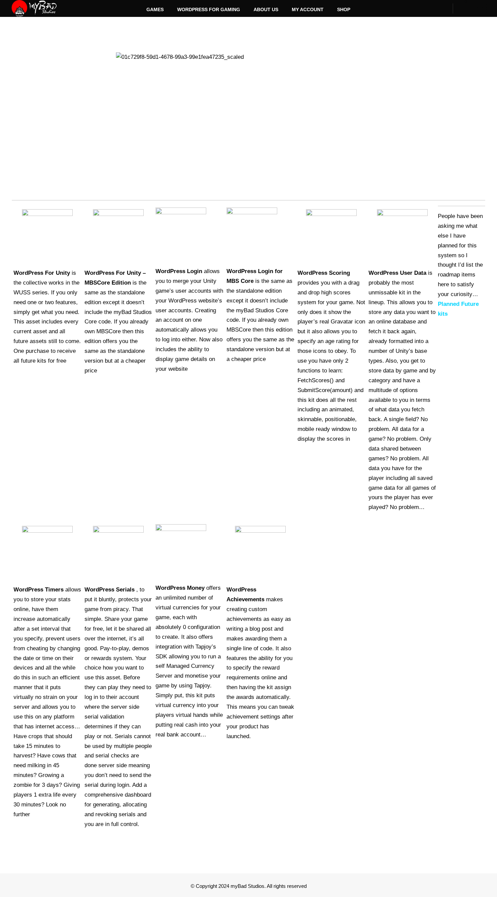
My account (308, 9)
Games (155, 9)
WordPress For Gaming (208, 9)
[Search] (443, 8)
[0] (460, 8)
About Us (266, 9)
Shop (343, 9)
